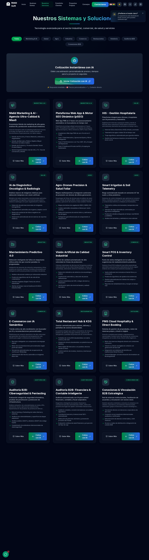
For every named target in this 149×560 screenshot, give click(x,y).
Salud (46, 39)
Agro (57, 39)
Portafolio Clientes (59, 4)
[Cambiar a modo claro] (119, 4)
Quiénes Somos (33, 4)
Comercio (83, 39)
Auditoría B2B (129, 39)
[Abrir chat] (6, 554)
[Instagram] (130, 4)
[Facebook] (125, 4)
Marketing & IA (31, 39)
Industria (68, 39)
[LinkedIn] (141, 4)
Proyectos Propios (73, 4)
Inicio (24, 4)
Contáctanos (100, 4)
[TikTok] (135, 4)
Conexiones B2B (74, 44)
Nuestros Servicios (45, 4)
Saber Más (19, 161)
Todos (16, 39)
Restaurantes (98, 39)
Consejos (86, 4)
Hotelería (114, 39)
